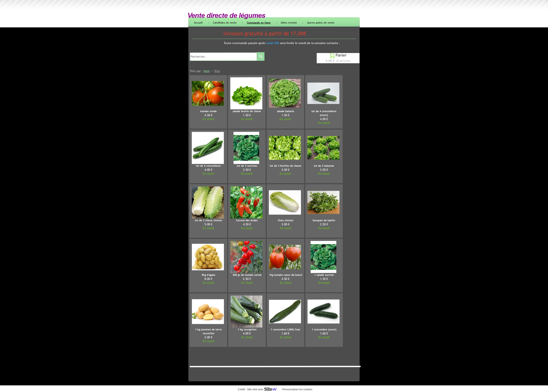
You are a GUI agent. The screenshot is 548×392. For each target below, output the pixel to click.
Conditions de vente (225, 23)
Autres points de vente (320, 23)
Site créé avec (255, 389)
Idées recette (289, 23)
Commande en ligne (259, 23)
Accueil (198, 23)
